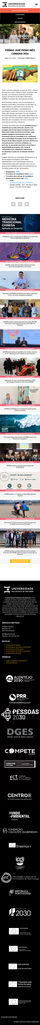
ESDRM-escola (30, 58)
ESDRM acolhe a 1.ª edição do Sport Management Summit (20, 495)
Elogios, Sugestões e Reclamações (16, 661)
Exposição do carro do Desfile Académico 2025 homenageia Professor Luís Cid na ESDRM (20, 381)
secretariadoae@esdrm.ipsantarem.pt (22, 183)
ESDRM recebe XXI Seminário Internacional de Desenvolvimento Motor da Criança (20, 265)
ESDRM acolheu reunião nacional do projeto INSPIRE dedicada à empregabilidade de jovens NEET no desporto (20, 323)
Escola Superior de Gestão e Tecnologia (18, 651)
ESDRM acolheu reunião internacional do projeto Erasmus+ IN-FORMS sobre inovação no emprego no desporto (20, 552)
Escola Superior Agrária (13, 645)
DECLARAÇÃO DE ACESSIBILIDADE (9, 1017)
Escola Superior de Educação (14, 649)
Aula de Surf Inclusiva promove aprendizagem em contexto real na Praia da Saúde (20, 523)
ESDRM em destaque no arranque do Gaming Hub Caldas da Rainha (20, 409)
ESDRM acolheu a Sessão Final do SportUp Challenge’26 (20, 466)
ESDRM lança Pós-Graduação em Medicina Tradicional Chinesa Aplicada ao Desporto (20, 237)
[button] (36, 4)
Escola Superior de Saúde (13, 653)
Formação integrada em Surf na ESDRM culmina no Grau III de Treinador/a (20, 438)
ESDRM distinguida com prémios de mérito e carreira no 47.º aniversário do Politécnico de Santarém (20, 352)
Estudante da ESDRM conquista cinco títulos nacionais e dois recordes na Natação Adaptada (20, 294)
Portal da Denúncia (11, 663)
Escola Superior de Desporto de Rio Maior (18, 647)
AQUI (17, 172)
